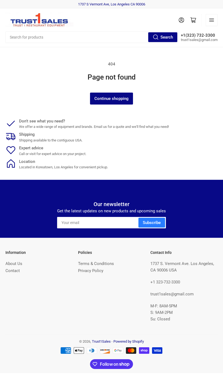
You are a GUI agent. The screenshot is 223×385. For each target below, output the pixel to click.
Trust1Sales (101, 341)
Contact (12, 270)
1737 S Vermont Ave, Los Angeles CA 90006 (111, 4)
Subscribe (152, 222)
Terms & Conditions (96, 263)
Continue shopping (111, 98)
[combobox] (91, 37)
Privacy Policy (90, 270)
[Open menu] (212, 20)
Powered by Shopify (128, 341)
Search (166, 37)
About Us (13, 263)
